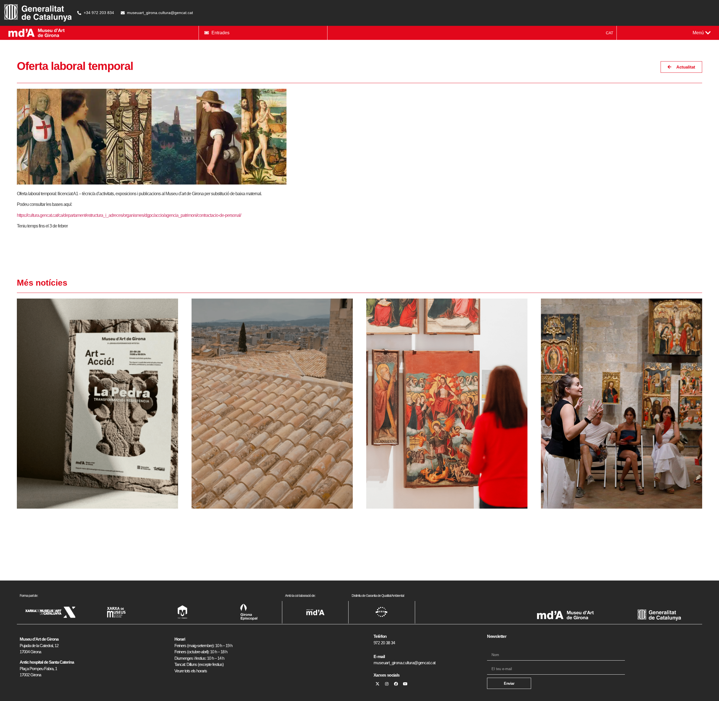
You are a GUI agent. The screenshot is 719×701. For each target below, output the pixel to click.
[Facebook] (396, 684)
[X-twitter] (377, 684)
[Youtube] (405, 684)
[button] (701, 33)
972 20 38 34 (384, 642)
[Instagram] (387, 684)
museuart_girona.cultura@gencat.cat (405, 662)
